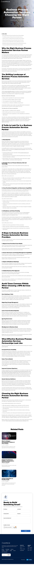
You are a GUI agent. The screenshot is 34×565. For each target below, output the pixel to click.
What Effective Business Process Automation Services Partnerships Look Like (14, 43)
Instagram (30, 548)
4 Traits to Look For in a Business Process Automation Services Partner (13, 38)
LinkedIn (30, 550)
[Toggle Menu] (32, 1)
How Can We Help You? (7, 518)
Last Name (19, 509)
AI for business (26, 212)
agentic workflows (26, 217)
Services (3, 549)
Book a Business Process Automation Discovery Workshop (16, 420)
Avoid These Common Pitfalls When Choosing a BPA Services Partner (13, 41)
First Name (5, 509)
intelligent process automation (20, 149)
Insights (11, 550)
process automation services (9, 91)
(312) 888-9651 (22, 550)
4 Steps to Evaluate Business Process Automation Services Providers (12, 40)
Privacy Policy (23, 559)
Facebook (30, 547)
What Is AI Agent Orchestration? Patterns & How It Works (8, 442)
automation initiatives (5, 321)
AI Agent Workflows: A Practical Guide (7, 479)
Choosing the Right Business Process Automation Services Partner (12, 44)
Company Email (6, 513)
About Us (7, 550)
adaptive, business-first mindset (7, 120)
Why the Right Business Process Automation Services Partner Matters (13, 35)
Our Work (3, 550)
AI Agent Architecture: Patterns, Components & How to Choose (8, 461)
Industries (12, 549)
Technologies (7, 549)
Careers (14, 550)
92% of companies (14, 62)
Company (19, 513)
